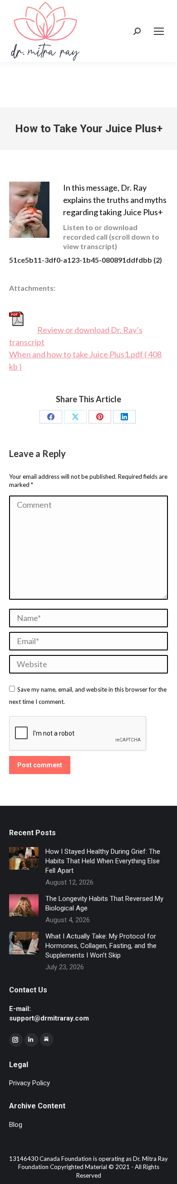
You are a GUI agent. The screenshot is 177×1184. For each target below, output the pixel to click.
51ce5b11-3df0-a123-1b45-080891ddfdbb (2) (85, 259)
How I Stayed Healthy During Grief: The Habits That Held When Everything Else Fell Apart (102, 861)
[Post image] (24, 858)
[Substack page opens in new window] (47, 1039)
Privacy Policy (29, 1083)
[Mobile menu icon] (159, 31)
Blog (15, 1125)
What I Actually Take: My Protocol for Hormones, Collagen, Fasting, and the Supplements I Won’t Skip (101, 945)
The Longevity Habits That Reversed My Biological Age (104, 903)
